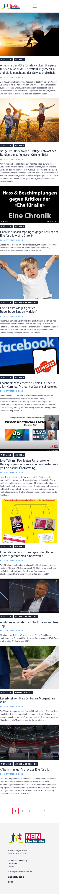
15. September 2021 (11, 561)
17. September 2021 (11, 391)
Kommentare (23, 693)
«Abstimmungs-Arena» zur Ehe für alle (24, 769)
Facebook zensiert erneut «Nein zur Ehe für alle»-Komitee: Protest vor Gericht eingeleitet (28, 384)
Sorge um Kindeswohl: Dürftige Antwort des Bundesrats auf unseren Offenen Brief (28, 153)
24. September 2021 (11, 159)
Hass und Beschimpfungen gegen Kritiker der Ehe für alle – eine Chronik (29, 233)
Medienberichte (26, 302)
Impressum (12, 863)
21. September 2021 (11, 316)
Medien (20, 60)
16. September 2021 (11, 473)
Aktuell (6, 60)
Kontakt (11, 867)
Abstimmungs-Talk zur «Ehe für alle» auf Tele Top (29, 624)
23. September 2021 (11, 240)
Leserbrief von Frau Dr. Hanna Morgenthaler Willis (28, 700)
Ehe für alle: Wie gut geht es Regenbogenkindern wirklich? (19, 309)
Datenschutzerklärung (17, 860)
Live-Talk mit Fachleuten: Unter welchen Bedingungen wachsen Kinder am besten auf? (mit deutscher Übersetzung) (29, 464)
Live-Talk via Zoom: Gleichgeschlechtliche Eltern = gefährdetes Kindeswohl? (26, 554)
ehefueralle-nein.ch (23, 872)
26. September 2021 (11, 77)
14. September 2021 (11, 630)
